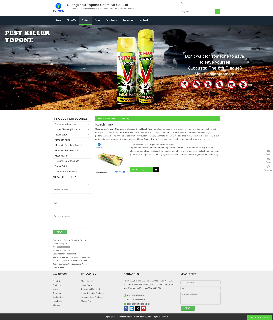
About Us (57, 281)
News (55, 289)
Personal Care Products (67, 161)
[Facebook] (126, 308)
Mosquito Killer (62, 140)
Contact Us (58, 297)
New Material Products (66, 171)
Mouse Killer (61, 156)
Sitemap (56, 305)
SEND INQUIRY (142, 169)
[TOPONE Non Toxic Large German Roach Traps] (111, 158)
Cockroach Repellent (65, 124)
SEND (59, 232)
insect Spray (61, 134)
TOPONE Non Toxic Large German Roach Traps (152, 144)
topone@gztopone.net (67, 254)
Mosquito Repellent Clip (67, 150)
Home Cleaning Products (67, 129)
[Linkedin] (132, 308)
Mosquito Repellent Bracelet (69, 145)
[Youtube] (143, 308)
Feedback (57, 301)
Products (57, 285)
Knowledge (58, 293)
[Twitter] (137, 308)
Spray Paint (61, 166)
